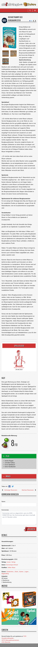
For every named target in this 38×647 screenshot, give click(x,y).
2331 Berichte (6, 642)
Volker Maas (11, 567)
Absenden (31, 529)
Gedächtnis (9, 571)
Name (3, 501)
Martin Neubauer (19, 367)
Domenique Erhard (12, 565)
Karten (21, 571)
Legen (26, 571)
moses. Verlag (11, 562)
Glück (16, 571)
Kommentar (5, 510)
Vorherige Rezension (10, 490)
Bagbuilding (5, 573)
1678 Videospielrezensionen (10, 640)
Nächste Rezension (28, 490)
